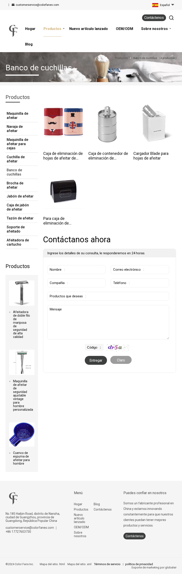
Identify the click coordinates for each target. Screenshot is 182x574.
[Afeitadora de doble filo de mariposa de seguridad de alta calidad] (21, 293)
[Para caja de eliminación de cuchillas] (63, 191)
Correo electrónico (125, 263)
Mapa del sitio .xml (79, 564)
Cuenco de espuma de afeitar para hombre (21, 458)
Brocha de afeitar (15, 185)
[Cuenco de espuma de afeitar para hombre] (21, 434)
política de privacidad (139, 564)
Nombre (54, 263)
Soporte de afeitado (16, 229)
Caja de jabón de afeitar (18, 207)
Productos (81, 509)
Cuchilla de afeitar (16, 159)
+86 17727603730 (18, 531)
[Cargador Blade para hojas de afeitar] (153, 123)
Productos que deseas (65, 289)
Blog (97, 504)
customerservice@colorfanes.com (37, 4)
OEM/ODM (81, 527)
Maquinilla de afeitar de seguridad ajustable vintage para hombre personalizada (21, 395)
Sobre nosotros (80, 534)
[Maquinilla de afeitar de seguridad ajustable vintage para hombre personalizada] (21, 362)
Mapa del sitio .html (52, 564)
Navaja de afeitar (15, 128)
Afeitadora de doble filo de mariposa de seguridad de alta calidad (21, 324)
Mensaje (56, 307)
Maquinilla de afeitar (17, 115)
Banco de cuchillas (14, 172)
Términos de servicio (107, 564)
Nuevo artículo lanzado (79, 518)
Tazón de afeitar (20, 218)
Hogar (78, 504)
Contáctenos (154, 18)
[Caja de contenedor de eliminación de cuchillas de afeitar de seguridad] (108, 123)
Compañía (56, 276)
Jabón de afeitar (20, 196)
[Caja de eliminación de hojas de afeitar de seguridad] (63, 123)
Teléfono (118, 276)
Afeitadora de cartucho (18, 242)
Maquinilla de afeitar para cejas (17, 144)
